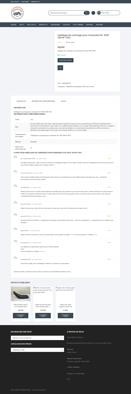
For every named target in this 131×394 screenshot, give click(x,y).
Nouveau (89, 24)
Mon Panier (25, 1)
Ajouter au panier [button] (20, 315)
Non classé (90, 86)
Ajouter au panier (65, 60)
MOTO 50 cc (31, 24)
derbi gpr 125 (35, 1)
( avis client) (70, 42)
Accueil (13, 24)
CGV (68, 379)
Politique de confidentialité (75, 373)
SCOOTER (66, 24)
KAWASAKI (69, 86)
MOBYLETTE (43, 24)
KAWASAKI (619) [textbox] (37, 350)
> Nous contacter (73, 367)
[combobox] (37, 350)
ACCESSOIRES (55, 24)
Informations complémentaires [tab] (43, 101)
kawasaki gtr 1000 (80, 86)
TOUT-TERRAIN (78, 24)
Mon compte (15, 1)
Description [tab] (21, 101)
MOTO (22, 24)
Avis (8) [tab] (63, 101)
